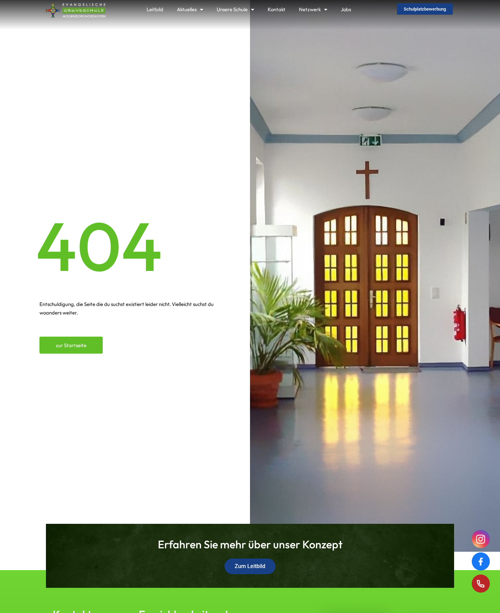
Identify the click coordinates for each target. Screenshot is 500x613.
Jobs (346, 9)
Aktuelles (187, 9)
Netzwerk (310, 9)
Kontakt (276, 9)
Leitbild (155, 9)
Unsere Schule (232, 9)
